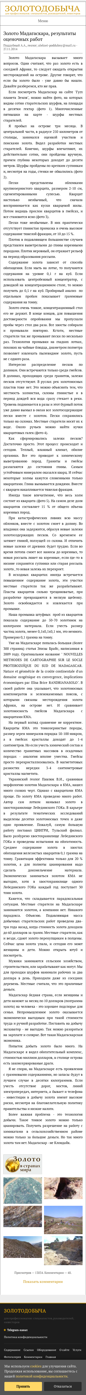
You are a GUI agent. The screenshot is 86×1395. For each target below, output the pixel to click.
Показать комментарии (43, 1281)
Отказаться (63, 1386)
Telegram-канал (17, 1330)
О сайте (64, 1350)
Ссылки (29, 1350)
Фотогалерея (12, 1357)
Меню (43, 20)
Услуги (77, 1350)
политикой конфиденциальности (41, 1376)
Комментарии (33, 1357)
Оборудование (46, 1350)
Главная (51, 1357)
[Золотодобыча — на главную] (43, 11)
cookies (35, 1366)
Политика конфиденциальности (25, 1337)
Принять (23, 1386)
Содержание (12, 1350)
